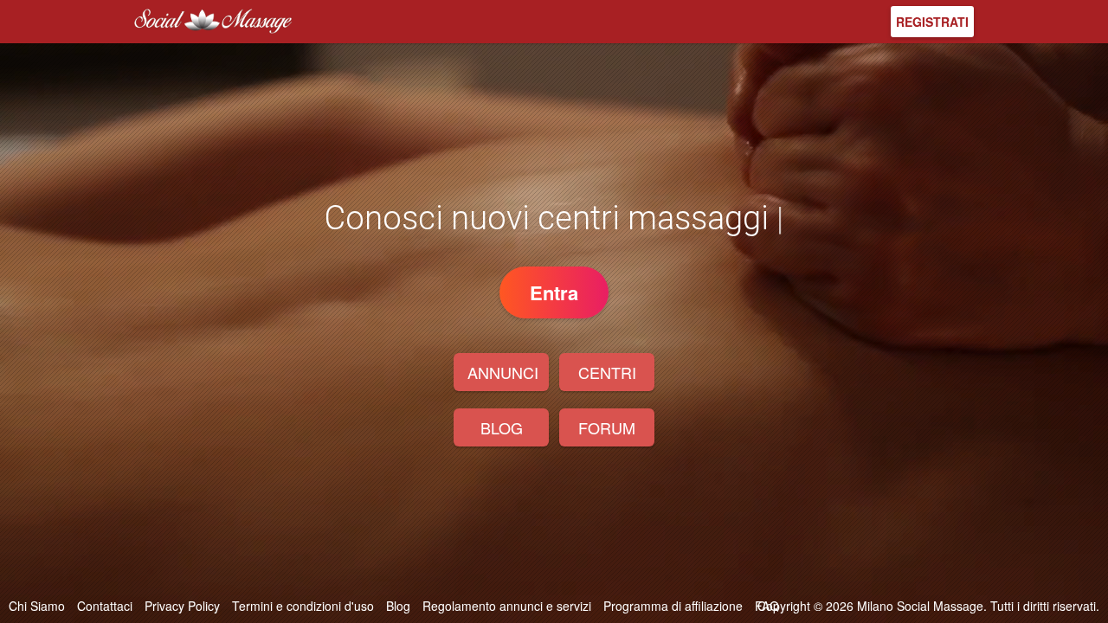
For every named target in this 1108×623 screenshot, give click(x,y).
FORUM (606, 427)
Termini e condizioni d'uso (303, 605)
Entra (554, 292)
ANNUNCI (502, 372)
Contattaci (104, 605)
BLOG (501, 427)
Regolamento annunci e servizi (506, 605)
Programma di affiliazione (673, 605)
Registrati (932, 21)
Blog (398, 605)
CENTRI (607, 372)
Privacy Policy (182, 605)
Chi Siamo (37, 605)
